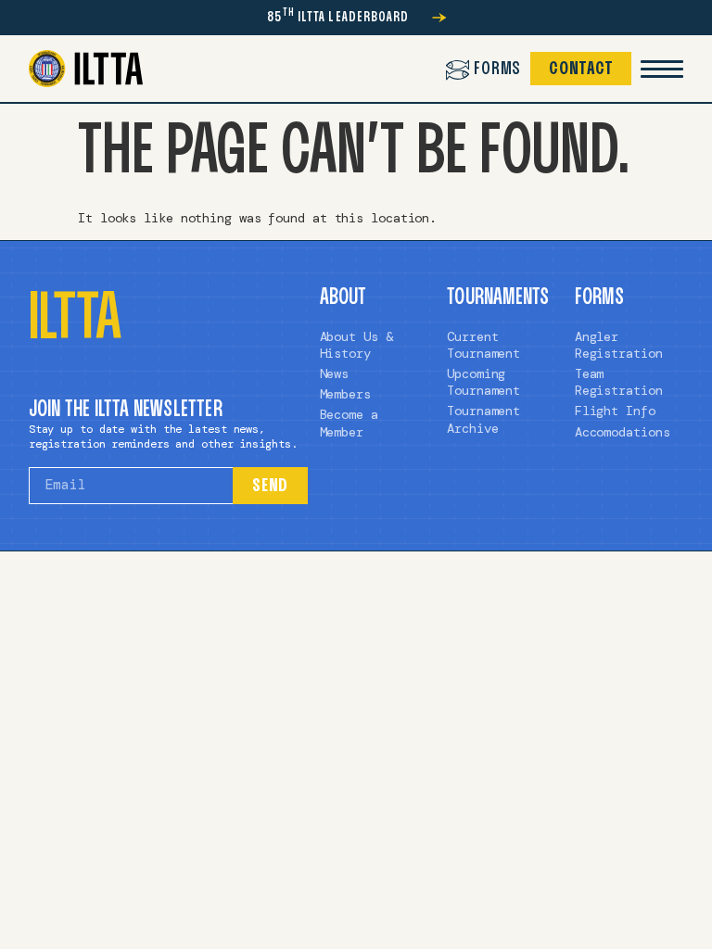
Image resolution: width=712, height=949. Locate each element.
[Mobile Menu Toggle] (662, 68)
